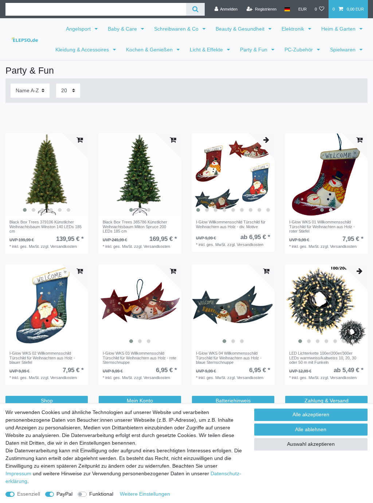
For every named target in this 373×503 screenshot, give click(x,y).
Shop (47, 400)
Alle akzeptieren (310, 414)
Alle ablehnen (310, 429)
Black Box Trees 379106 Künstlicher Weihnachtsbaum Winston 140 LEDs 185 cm (45, 226)
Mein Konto (140, 400)
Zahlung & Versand (327, 400)
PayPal (64, 494)
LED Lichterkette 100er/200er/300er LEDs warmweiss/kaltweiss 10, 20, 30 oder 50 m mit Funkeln (322, 357)
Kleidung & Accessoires (82, 49)
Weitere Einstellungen (145, 494)
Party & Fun (254, 49)
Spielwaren (343, 49)
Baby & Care (123, 29)
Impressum (18, 473)
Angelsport (79, 29)
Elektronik (294, 29)
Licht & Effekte (207, 49)
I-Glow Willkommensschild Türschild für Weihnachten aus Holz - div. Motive (231, 224)
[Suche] (195, 9)
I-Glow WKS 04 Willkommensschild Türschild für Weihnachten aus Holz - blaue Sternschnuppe (229, 357)
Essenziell (28, 494)
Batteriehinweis (233, 400)
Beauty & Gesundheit (241, 29)
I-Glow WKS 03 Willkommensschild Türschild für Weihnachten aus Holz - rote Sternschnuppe (139, 357)
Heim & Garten (339, 29)
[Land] (287, 9)
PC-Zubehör (299, 49)
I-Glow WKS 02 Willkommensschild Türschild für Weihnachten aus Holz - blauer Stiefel (42, 357)
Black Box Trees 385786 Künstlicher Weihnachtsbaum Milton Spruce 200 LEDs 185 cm (135, 226)
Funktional (101, 494)
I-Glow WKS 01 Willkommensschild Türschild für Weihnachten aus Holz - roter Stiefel (322, 226)
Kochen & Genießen (150, 49)
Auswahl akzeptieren (311, 444)
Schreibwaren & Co (177, 29)
